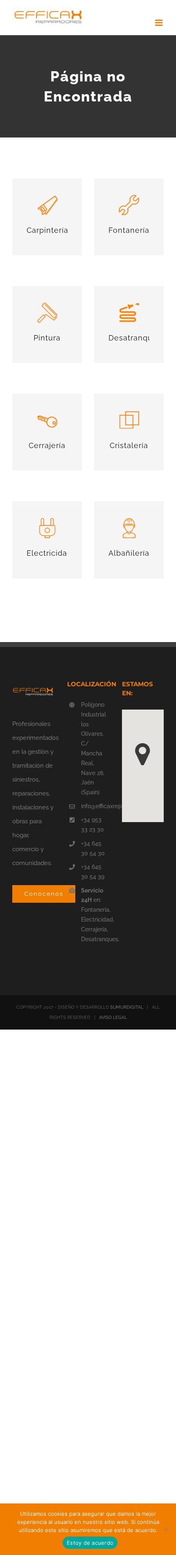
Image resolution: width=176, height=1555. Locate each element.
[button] (142, 754)
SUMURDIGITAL (126, 1007)
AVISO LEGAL (113, 1017)
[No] (166, 1529)
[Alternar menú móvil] (159, 22)
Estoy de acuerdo (90, 1542)
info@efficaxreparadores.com (95, 806)
